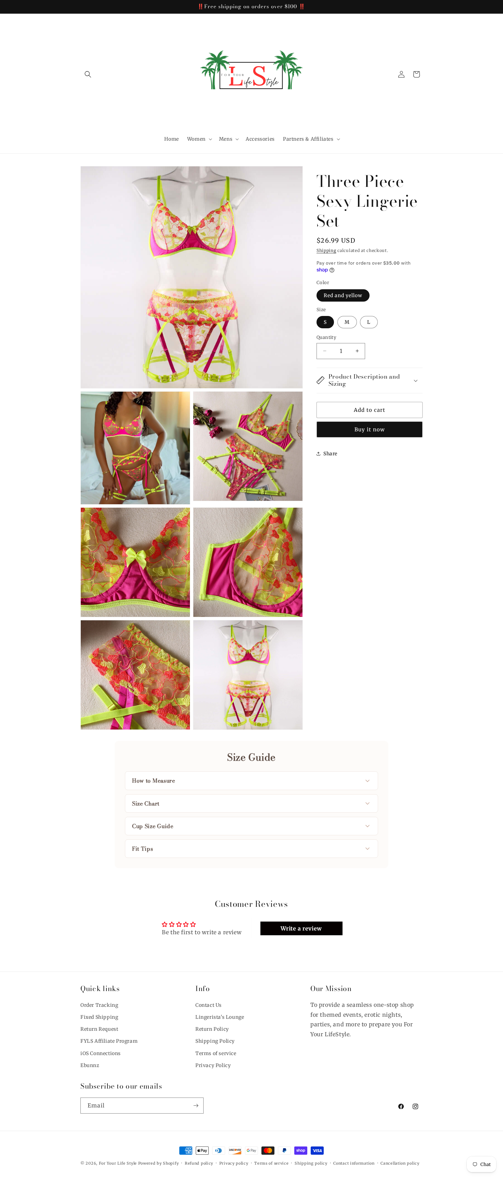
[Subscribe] (195, 1106)
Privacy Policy (213, 1065)
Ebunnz (90, 1065)
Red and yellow (343, 295)
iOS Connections (100, 1053)
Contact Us (208, 1005)
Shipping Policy (215, 1041)
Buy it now (369, 429)
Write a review (301, 928)
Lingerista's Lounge (219, 1017)
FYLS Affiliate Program (109, 1041)
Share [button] (330, 453)
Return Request (99, 1029)
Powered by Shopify (158, 1163)
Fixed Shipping (99, 1017)
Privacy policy (233, 1163)
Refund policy (199, 1163)
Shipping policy (311, 1163)
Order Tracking (99, 1005)
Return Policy (212, 1029)
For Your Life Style (118, 1163)
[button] (87, 74)
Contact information (353, 1163)
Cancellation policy (400, 1163)
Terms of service (215, 1053)
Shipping (326, 250)
